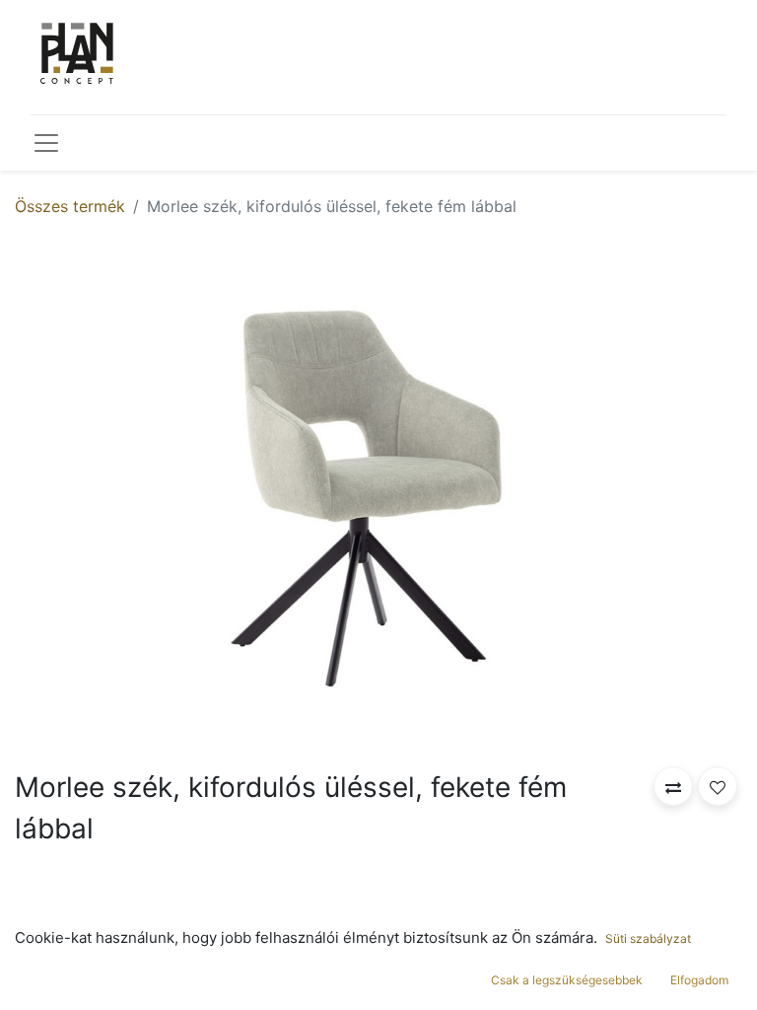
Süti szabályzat (648, 938)
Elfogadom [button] (699, 980)
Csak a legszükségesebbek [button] (567, 980)
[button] (673, 786)
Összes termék (70, 206)
